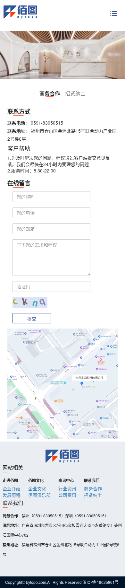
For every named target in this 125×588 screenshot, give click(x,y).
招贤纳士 (93, 495)
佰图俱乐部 (39, 495)
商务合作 (93, 488)
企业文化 (37, 488)
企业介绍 (12, 488)
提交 (31, 318)
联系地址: (17, 130)
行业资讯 (67, 488)
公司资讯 (67, 495)
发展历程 (12, 495)
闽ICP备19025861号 (101, 582)
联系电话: (17, 122)
